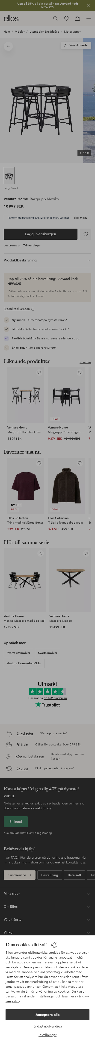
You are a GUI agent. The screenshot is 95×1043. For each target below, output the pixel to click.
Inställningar (47, 1035)
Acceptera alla (48, 1014)
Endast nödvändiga (47, 1026)
